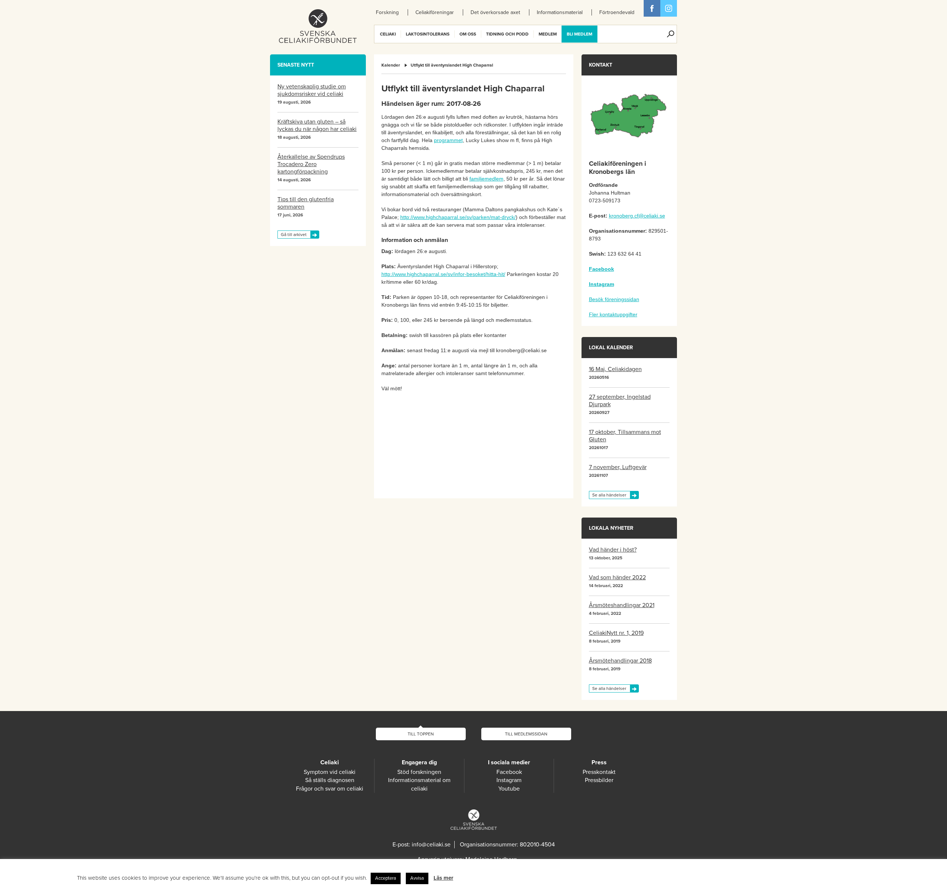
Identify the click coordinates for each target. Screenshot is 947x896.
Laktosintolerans (427, 34)
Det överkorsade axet (495, 12)
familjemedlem (486, 179)
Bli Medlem (579, 34)
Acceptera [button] (385, 878)
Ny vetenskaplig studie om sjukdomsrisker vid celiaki (311, 90)
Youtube (509, 788)
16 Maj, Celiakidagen (615, 369)
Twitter (668, 8)
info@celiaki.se (431, 844)
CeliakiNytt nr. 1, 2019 (616, 633)
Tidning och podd (507, 34)
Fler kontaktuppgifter (613, 314)
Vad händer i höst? (613, 549)
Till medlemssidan (526, 734)
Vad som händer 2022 (617, 577)
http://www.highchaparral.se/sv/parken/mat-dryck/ (458, 217)
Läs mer (443, 878)
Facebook (652, 8)
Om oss (467, 34)
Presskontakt (599, 772)
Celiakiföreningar (434, 12)
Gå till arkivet (294, 234)
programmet (448, 140)
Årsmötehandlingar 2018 (620, 660)
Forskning (387, 12)
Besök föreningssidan (614, 299)
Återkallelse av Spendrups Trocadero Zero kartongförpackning (311, 164)
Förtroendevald (616, 12)
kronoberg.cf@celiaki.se (637, 216)
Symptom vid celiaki (329, 772)
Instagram (509, 780)
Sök (670, 34)
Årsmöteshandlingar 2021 (621, 605)
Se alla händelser (609, 495)
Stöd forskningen (419, 772)
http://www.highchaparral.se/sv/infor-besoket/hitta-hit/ (443, 274)
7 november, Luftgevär (618, 467)
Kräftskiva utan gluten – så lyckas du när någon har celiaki (317, 125)
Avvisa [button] (417, 878)
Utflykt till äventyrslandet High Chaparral (452, 65)
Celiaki (388, 34)
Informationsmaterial (560, 12)
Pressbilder (599, 780)
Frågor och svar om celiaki (329, 788)
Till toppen (421, 734)
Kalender (390, 65)
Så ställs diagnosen (329, 780)
